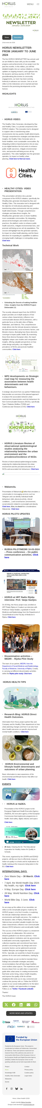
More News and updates (21, 1013)
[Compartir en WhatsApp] (36, 1005)
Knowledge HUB (10, 1073)
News (7, 1069)
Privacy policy (29, 1069)
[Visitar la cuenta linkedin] (21, 1089)
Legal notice (28, 1076)
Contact (27, 1066)
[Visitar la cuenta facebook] (6, 1089)
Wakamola (8, 1079)
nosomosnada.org (28, 1104)
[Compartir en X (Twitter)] (6, 1005)
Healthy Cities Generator (12, 1076)
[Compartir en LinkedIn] (21, 1005)
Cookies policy (29, 1073)
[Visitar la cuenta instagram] (11, 1089)
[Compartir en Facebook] (13, 1005)
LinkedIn (30, 989)
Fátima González (26, 1102)
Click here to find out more (19, 159)
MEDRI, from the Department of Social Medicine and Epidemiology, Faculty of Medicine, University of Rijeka (20, 666)
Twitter (15, 989)
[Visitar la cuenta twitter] (16, 1089)
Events (7, 1082)
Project (7, 1066)
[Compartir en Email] (28, 1005)
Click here (6, 240)
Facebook (22, 989)
